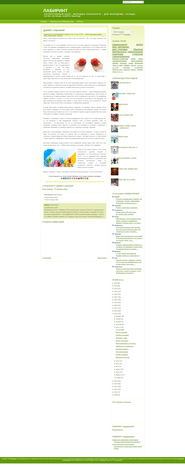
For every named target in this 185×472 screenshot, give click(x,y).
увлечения (139, 63)
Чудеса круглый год (124, 82)
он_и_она (115, 67)
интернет (123, 63)
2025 (116, 286)
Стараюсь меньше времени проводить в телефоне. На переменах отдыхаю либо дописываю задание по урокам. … (129, 247)
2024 (116, 288)
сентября (119, 324)
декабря (119, 316)
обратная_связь (117, 69)
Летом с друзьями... (122, 341)
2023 (116, 291)
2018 (116, 305)
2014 (116, 381)
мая (117, 366)
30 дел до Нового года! (125, 115)
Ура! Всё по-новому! (122, 335)
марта (118, 372)
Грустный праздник (122, 352)
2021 (116, 297)
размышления (119, 44)
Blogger (92, 460)
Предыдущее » (102, 258)
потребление (139, 67)
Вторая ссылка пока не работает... (127, 207)
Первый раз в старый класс (125, 346)
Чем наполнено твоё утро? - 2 (127, 147)
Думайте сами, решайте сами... (128, 168)
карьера (133, 65)
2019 (116, 302)
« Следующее (46, 258)
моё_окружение (120, 47)
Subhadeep (103, 460)
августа (118, 327)
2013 (116, 384)
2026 (116, 283)
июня (118, 363)
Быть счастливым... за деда (127, 158)
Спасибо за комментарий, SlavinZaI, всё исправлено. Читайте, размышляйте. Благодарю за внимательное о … (129, 201)
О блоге (80, 21)
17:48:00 (66, 34)
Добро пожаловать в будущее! (126, 343)
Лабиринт (55, 10)
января (118, 377)
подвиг (114, 72)
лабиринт (140, 69)
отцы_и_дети (117, 65)
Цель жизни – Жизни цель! (126, 93)
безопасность (119, 51)
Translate (127, 34)
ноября (118, 319)
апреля (118, 369)
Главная (44, 21)
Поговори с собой (121, 338)
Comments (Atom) (62, 189)
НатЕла (46, 205)
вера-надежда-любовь (96, 34)
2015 (116, 313)
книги (121, 71)
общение (138, 49)
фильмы (133, 69)
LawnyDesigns (118, 460)
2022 (116, 294)
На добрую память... (122, 349)
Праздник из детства (122, 357)
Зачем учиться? (123, 104)
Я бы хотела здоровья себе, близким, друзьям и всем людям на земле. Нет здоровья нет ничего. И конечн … (128, 229)
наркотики (126, 69)
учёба (133, 59)
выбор (46, 35)
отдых (140, 59)
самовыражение (121, 56)
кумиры (127, 65)
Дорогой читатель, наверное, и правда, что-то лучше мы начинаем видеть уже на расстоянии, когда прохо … (129, 262)
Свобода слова (123, 136)
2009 (116, 395)
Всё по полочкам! (121, 332)
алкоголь (140, 65)
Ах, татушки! (120, 329)
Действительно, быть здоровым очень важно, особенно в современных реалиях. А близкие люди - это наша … (129, 221)
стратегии (59, 35)
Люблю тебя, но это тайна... (127, 179)
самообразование (119, 61)
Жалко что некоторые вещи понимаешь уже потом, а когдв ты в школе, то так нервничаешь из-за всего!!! (129, 271)
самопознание (52, 35)
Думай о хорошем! (54, 30)
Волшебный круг (117, 430)
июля (118, 361)
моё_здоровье (120, 49)
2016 (116, 311)
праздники (117, 54)
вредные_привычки (120, 59)
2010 (116, 392)
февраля (119, 375)
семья (130, 63)
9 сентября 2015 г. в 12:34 (51, 207)
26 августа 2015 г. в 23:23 (51, 197)
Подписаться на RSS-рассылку (62, 21)
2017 (116, 308)
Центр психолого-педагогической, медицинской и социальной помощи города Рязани (127, 446)
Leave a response (47, 189)
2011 (116, 389)
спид (118, 71)
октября (118, 322)
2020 (116, 300)
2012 (116, 386)
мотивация (126, 67)
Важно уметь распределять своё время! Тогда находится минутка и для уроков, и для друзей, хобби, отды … (129, 238)
